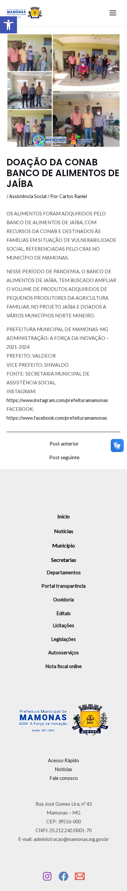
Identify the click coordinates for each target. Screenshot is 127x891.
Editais (63, 613)
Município (63, 545)
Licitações (63, 625)
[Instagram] (47, 876)
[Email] (80, 876)
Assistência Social (28, 196)
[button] (8, 24)
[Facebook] (63, 876)
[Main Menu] (112, 13)
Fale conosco (63, 778)
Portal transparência (63, 586)
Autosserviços (63, 652)
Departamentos (64, 572)
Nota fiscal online (63, 666)
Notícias (63, 531)
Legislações (63, 639)
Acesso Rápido (63, 760)
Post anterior (64, 443)
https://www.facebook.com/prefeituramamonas (57, 418)
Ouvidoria (63, 599)
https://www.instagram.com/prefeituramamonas (57, 400)
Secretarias (63, 560)
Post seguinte (64, 457)
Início (63, 516)
